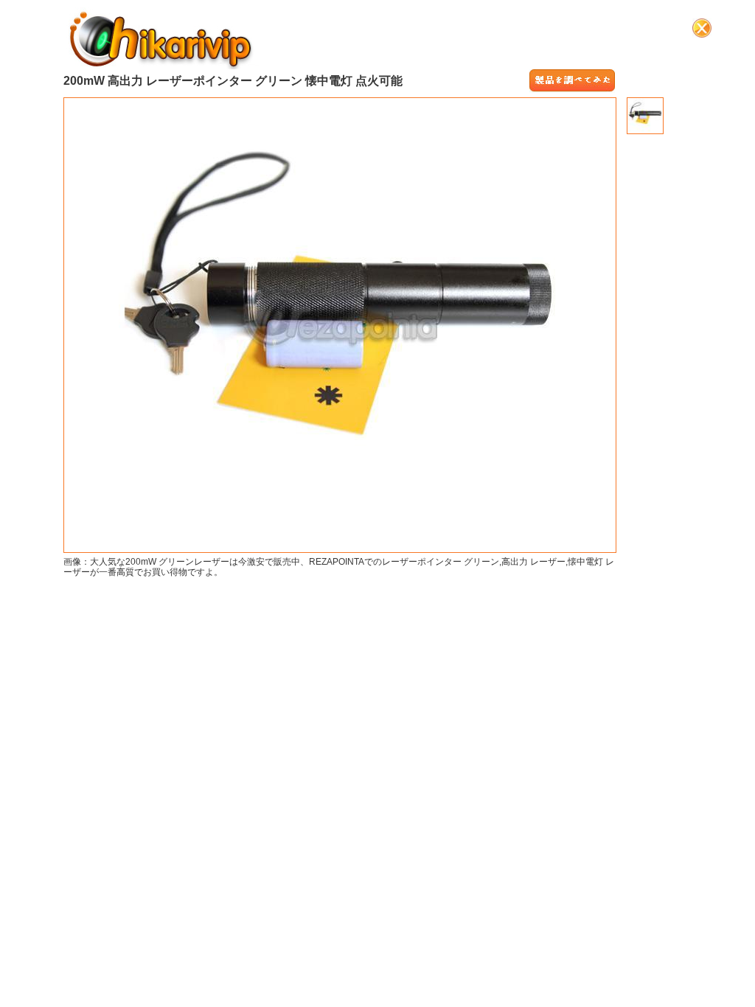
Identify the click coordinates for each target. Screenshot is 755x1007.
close (701, 28)
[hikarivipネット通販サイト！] (161, 38)
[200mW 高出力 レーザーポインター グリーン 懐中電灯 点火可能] (572, 81)
